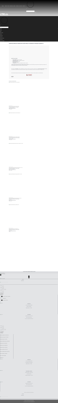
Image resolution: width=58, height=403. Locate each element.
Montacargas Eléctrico (12, 41)
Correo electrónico (2, 329)
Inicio (9, 41)
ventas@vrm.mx (4, 298)
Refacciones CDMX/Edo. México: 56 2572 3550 (4, 351)
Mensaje (1, 292)
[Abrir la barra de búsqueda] (26, 9)
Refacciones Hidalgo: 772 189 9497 (3, 353)
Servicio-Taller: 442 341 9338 (3, 355)
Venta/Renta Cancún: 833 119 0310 (3, 343)
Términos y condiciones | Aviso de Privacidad (29, 400)
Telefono (1, 287)
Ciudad (1, 290)
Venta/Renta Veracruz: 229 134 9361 (3, 347)
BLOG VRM (1, 36)
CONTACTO (1, 39)
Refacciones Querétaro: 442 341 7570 (4, 349)
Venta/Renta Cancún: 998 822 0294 (3, 345)
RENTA (0, 31)
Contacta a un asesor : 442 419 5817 (6, 296)
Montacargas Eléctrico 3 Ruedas (18, 41)
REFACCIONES (1, 32)
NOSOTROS (1, 35)
